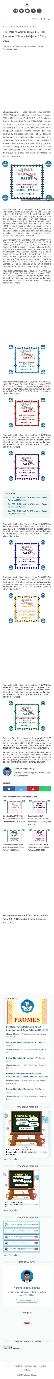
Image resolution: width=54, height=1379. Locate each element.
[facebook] (15, 11)
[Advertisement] (27, 80)
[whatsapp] (39, 11)
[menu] (4, 19)
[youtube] (27, 11)
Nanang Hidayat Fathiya (27, 1287)
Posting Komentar (10, 49)
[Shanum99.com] (27, 5)
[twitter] (21, 11)
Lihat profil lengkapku (27, 1301)
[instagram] (33, 11)
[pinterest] (33, 788)
